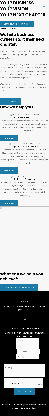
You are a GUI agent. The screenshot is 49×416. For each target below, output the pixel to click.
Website (13, 357)
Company (13, 351)
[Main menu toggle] (44, 7)
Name (13, 340)
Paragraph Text (24, 361)
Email (13, 346)
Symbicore (25, 408)
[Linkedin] (24, 319)
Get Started (24, 392)
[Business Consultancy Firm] (9, 7)
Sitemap (35, 408)
